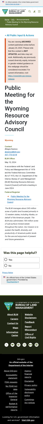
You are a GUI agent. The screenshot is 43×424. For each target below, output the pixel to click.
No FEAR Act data (11, 387)
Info (12, 20)
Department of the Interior (21, 365)
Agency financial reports (28, 374)
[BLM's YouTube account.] (12, 345)
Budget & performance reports (11, 406)
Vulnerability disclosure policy (30, 392)
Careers (14, 319)
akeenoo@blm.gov (12, 152)
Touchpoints (12, 281)
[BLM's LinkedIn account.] (36, 345)
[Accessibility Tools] (34, 11)
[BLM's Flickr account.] (30, 345)
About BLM (12, 314)
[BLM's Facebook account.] (18, 345)
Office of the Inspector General (11, 396)
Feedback (30, 322)
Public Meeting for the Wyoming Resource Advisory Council (19, 199)
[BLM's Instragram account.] (24, 345)
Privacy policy (30, 385)
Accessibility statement (11, 376)
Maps (15, 328)
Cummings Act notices (29, 401)
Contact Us (12, 323)
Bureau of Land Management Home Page (16, 11)
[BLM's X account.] (6, 345)
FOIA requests (11, 382)
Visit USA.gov (28, 420)
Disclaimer (29, 381)
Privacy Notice (7, 272)
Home (7, 20)
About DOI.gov (10, 371)
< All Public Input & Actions (19, 35)
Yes (10, 259)
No (9, 265)
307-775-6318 (11, 155)
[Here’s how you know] (21, 3)
